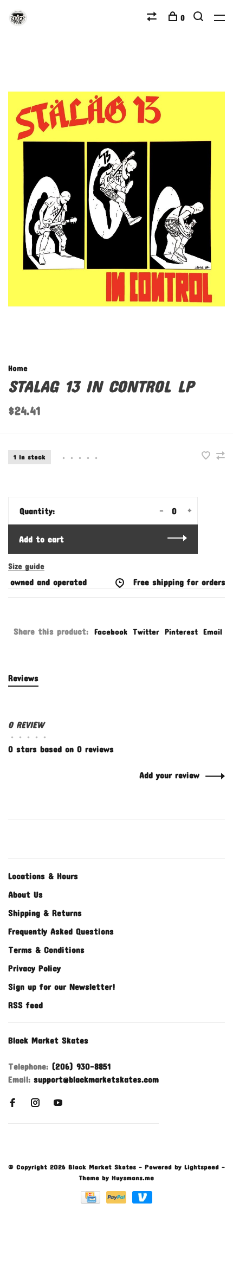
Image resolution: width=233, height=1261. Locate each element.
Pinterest (181, 631)
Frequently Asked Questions (61, 931)
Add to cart (41, 539)
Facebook (110, 631)
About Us (25, 894)
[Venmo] (142, 1200)
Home (18, 368)
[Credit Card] (92, 1200)
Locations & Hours (43, 875)
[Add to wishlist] (207, 456)
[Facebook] (12, 1103)
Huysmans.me (133, 1177)
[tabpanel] (116, 198)
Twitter (146, 631)
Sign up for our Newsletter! (61, 986)
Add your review (169, 775)
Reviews (23, 678)
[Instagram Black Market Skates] (35, 1103)
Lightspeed (201, 1166)
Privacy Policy (34, 968)
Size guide (26, 566)
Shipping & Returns (45, 912)
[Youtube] (58, 1103)
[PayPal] (118, 1200)
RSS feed (25, 1005)
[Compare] (153, 17)
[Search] (199, 17)
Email (212, 631)
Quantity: (37, 510)
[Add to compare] (220, 456)
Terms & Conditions (46, 949)
